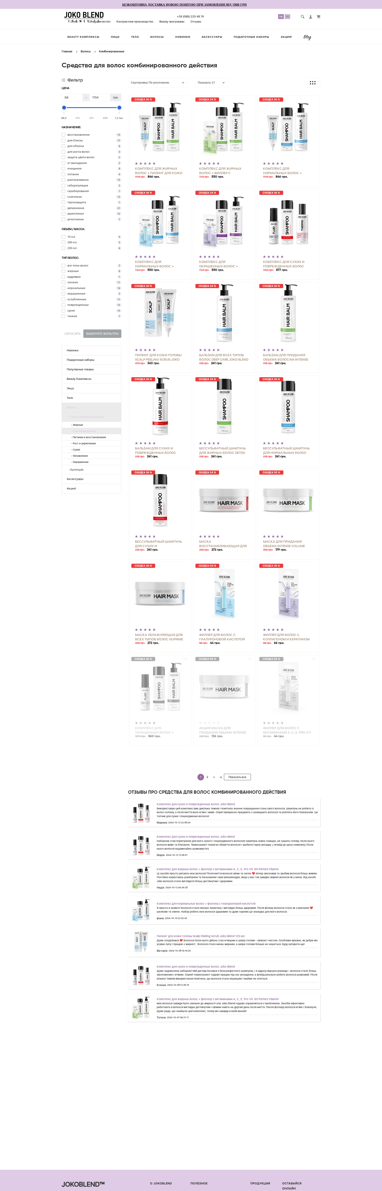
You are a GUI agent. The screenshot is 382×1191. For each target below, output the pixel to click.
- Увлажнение (78, 455)
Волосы (157, 36)
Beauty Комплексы (83, 36)
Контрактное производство (135, 21)
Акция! (286, 36)
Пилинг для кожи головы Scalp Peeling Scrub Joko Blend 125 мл (201, 936)
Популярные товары (80, 369)
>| (221, 777)
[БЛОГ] (309, 37)
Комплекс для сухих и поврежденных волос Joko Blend (196, 804)
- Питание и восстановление (87, 437)
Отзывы (196, 21)
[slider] (64, 107)
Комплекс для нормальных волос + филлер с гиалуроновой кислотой (206, 903)
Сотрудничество (99, 21)
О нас (75, 21)
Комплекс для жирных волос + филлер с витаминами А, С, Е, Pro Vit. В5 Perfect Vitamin (218, 869)
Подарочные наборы (251, 36)
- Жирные (76, 424)
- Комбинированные (82, 431)
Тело (135, 36)
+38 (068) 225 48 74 (190, 16)
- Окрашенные (78, 462)
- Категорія (75, 469)
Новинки (182, 36)
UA (281, 16)
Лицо (115, 36)
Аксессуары (212, 36)
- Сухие (74, 449)
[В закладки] (186, 99)
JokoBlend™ (83, 1184)
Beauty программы (171, 21)
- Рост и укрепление (82, 443)
